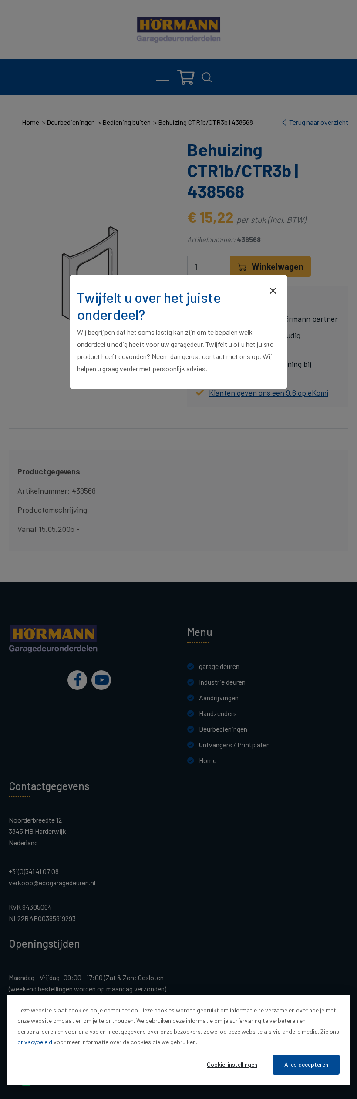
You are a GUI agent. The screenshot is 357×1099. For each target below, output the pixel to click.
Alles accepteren (306, 1064)
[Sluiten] (273, 290)
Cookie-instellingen (232, 1064)
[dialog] (178, 1040)
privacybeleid (34, 1041)
